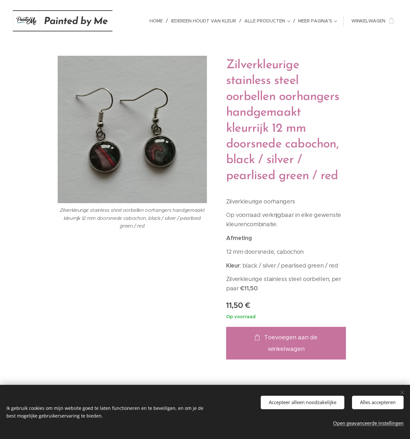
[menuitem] (158, 21)
